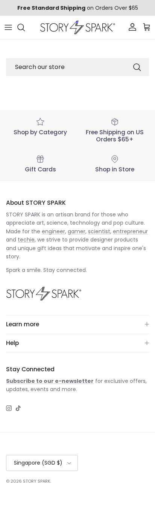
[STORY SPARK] (77, 27)
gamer (76, 231)
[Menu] (8, 27)
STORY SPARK (36, 481)
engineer (53, 231)
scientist (99, 231)
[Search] (25, 27)
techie (26, 239)
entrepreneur (130, 231)
